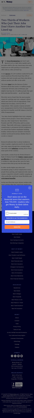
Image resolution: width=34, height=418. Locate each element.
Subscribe (17, 227)
